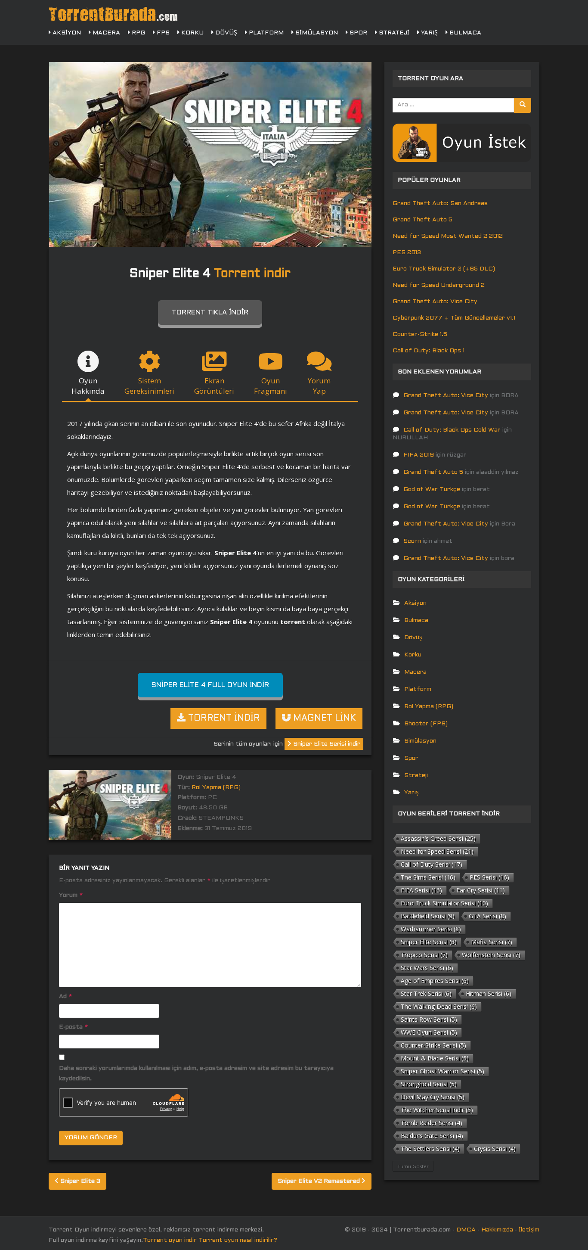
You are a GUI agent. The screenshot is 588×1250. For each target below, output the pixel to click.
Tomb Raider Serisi (431, 1123)
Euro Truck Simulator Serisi (444, 903)
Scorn (412, 541)
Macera (105, 33)
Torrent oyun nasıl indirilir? (237, 1240)
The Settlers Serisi (430, 1148)
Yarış (428, 33)
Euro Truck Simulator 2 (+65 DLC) (444, 269)
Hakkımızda (497, 1230)
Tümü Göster (413, 1166)
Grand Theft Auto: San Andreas (440, 203)
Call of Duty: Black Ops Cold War (452, 430)
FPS (162, 33)
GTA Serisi (487, 916)
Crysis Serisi (495, 1148)
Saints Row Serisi (429, 1019)
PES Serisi (489, 877)
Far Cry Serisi (480, 890)
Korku (191, 33)
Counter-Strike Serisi (433, 1045)
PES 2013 (407, 252)
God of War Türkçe (431, 489)
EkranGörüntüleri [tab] (214, 386)
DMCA (466, 1230)
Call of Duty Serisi (431, 864)
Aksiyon (66, 33)
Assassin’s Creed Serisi (438, 838)
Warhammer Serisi (431, 929)
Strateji (393, 33)
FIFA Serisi (421, 890)
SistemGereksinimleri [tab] (149, 386)
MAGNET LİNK (323, 718)
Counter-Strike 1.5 (420, 334)
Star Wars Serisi (427, 968)
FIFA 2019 (418, 455)
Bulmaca (464, 33)
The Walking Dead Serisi (439, 1006)
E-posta (73, 1027)
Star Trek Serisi (426, 993)
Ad (65, 996)
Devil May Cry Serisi (432, 1097)
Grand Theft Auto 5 (422, 220)
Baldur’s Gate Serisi (432, 1136)
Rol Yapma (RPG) (216, 787)
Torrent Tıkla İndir (210, 312)
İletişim (529, 1230)
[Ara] (522, 105)
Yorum (71, 895)
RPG (137, 33)
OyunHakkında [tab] (88, 386)
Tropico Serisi (424, 955)
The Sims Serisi (428, 877)
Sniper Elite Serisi (429, 942)
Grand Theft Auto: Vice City (435, 302)
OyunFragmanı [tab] (270, 386)
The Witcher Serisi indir (437, 1110)
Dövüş (225, 33)
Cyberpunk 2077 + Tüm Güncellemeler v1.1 (454, 318)
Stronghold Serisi (429, 1084)
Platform (265, 33)
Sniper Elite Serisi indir (325, 744)
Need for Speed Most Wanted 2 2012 (448, 236)
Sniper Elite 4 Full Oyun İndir (210, 685)
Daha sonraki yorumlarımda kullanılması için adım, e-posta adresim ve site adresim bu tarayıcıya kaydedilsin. (196, 1074)
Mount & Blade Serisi (435, 1058)
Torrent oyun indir (170, 1240)
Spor (357, 33)
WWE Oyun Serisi (429, 1032)
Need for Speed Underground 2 (439, 285)
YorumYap (319, 386)
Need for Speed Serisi (437, 851)
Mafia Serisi (491, 942)
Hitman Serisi (488, 993)
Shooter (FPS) (426, 724)
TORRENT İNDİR (223, 718)
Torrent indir (252, 274)
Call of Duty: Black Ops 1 (428, 351)
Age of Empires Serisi (435, 980)
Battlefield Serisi (428, 916)
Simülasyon (316, 33)
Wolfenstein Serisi (491, 955)
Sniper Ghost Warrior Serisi (442, 1071)
